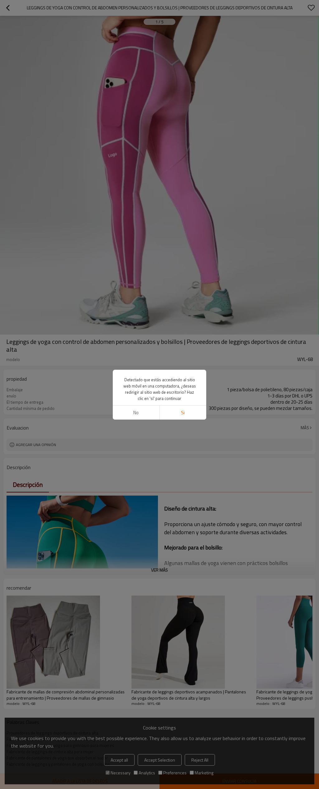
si (183, 412)
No (136, 412)
